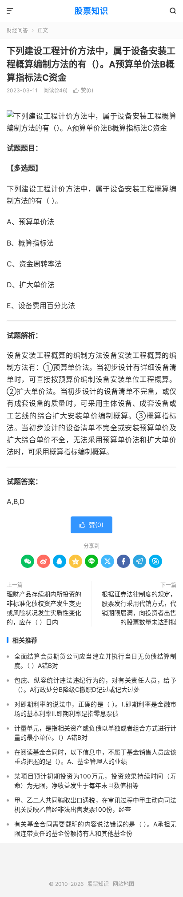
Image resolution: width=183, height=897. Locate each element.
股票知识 (91, 11)
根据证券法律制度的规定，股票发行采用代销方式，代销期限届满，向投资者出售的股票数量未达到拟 (139, 608)
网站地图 (123, 884)
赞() (83, 90)
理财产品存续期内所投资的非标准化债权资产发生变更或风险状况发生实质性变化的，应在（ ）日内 (44, 608)
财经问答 (17, 30)
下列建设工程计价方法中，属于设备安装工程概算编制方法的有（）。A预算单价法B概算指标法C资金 (91, 64)
